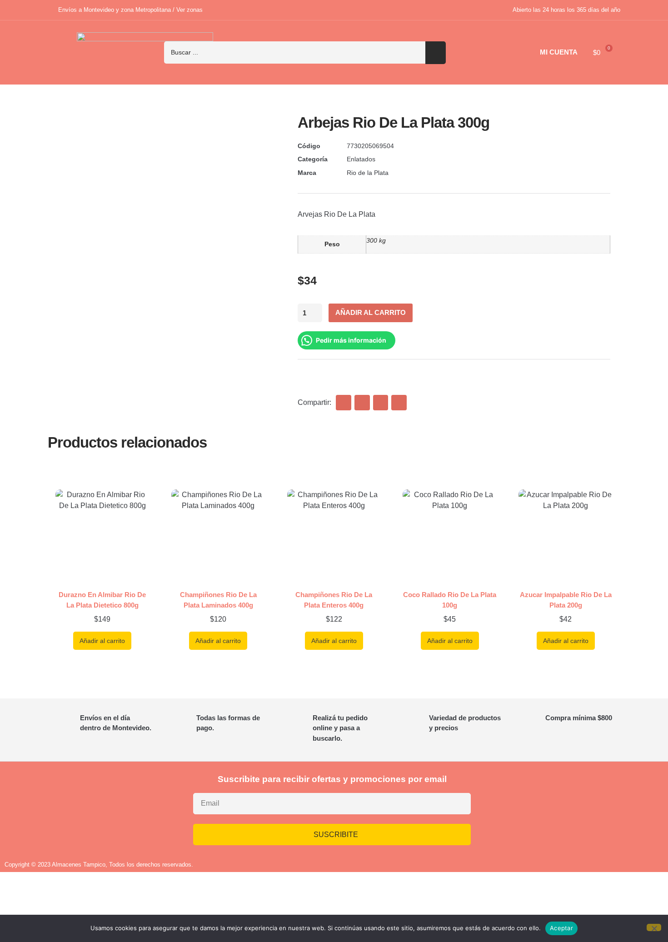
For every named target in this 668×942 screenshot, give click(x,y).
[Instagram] (535, 808)
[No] (654, 927)
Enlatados (361, 159)
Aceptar (561, 928)
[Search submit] (435, 52)
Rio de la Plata (368, 172)
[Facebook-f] (561, 808)
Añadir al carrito (370, 312)
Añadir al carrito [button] (102, 640)
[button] (343, 402)
